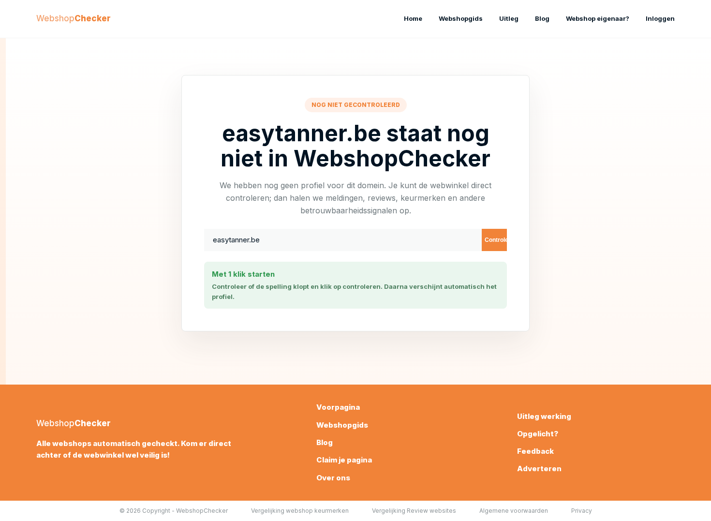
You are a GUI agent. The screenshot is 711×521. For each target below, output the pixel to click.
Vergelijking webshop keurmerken (300, 510)
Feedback (535, 451)
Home (413, 18)
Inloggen (660, 18)
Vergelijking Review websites (414, 510)
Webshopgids (461, 18)
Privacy (581, 510)
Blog (542, 18)
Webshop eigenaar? (597, 18)
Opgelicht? (537, 433)
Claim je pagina (344, 459)
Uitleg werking (544, 416)
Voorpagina (338, 407)
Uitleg (508, 18)
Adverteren (539, 468)
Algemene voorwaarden (513, 510)
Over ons (333, 477)
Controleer (496, 240)
